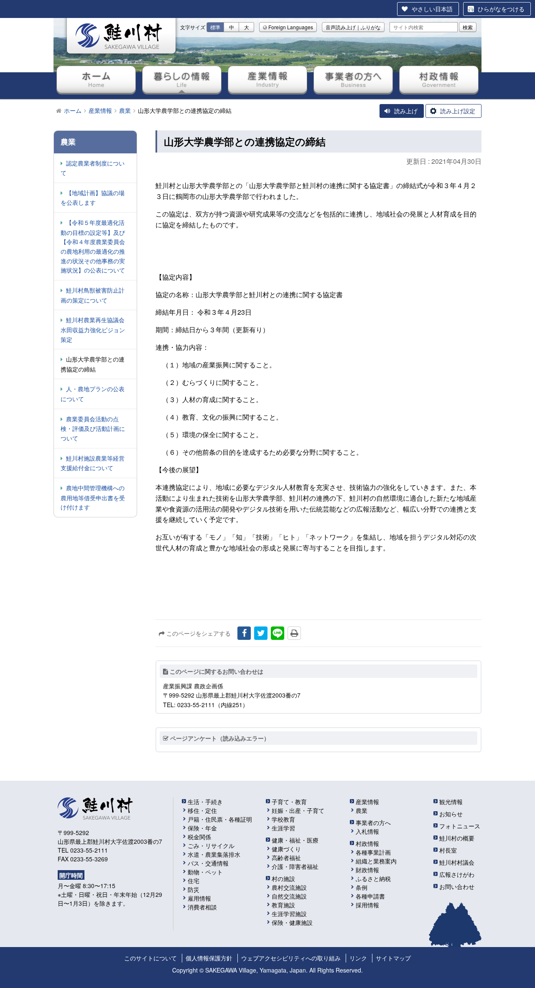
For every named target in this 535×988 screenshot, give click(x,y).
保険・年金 (202, 828)
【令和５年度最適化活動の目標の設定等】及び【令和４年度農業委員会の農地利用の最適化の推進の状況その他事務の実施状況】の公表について (93, 246)
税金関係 (199, 837)
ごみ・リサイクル (211, 845)
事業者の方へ (353, 79)
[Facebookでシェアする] (244, 633)
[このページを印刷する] (294, 633)
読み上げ (406, 111)
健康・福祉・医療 (295, 840)
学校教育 (283, 819)
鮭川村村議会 (456, 862)
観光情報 (451, 801)
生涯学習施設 (289, 913)
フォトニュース (459, 826)
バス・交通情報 (208, 863)
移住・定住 (202, 810)
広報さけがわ (456, 874)
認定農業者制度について (93, 168)
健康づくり (286, 849)
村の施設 (283, 878)
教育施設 (283, 905)
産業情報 (267, 79)
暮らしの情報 (182, 79)
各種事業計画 (373, 852)
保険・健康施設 (292, 922)
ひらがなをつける (501, 9)
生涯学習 (283, 828)
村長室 (448, 850)
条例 (361, 887)
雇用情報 (199, 898)
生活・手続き (205, 801)
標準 (215, 27)
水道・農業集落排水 (214, 854)
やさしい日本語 (432, 9)
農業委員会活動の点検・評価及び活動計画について (93, 428)
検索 (468, 27)
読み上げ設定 (457, 111)
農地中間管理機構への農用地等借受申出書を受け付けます (93, 497)
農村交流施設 (289, 887)
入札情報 (367, 831)
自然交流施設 (289, 896)
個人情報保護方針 (209, 958)
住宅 (193, 880)
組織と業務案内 (376, 861)
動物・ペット (205, 872)
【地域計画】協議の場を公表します (93, 197)
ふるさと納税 (373, 878)
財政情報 (367, 870)
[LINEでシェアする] (277, 633)
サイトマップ (393, 958)
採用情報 (367, 905)
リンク (358, 958)
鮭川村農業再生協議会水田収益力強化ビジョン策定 (93, 329)
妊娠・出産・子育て (298, 810)
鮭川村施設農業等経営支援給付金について (93, 463)
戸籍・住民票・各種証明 (220, 819)
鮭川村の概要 (456, 838)
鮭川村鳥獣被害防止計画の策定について (93, 295)
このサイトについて (150, 958)
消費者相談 (202, 907)
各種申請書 (370, 896)
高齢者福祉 (286, 857)
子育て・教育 (289, 801)
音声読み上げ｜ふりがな (353, 27)
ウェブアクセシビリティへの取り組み (291, 958)
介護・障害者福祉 (295, 866)
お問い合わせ (456, 886)
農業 (361, 810)
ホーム (96, 79)
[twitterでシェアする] (261, 633)
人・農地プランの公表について (93, 394)
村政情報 (439, 79)
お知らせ (451, 814)
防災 (193, 889)
